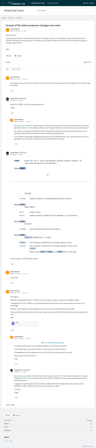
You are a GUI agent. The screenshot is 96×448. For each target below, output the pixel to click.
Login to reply (16, 69)
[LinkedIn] (11, 441)
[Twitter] (8, 441)
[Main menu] (3, 3)
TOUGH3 (19, 18)
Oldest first (87, 62)
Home (4, 18)
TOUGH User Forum (38, 3)
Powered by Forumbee (88, 446)
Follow (19, 56)
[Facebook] (5, 441)
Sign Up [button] (86, 3)
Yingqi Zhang (18, 98)
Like (10, 56)
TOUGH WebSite (52, 3)
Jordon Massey (15, 29)
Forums (11, 18)
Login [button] (92, 3)
